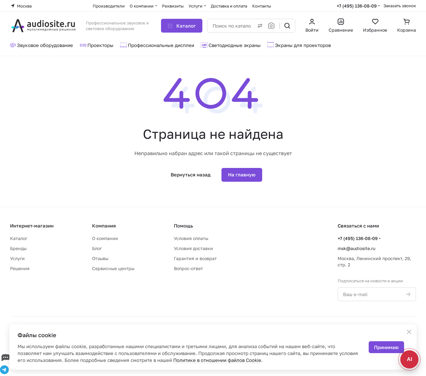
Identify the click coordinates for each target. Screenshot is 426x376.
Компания (104, 225)
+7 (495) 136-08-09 (357, 5)
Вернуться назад (190, 174)
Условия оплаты (191, 238)
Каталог (18, 238)
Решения (19, 268)
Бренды (18, 248)
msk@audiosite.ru (356, 248)
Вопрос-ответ (188, 268)
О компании (105, 238)
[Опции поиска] (259, 25)
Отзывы (100, 258)
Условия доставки (193, 248)
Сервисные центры (113, 268)
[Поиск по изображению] (272, 25)
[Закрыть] (409, 332)
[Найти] (287, 25)
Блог (97, 248)
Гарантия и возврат (195, 258)
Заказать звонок (399, 5)
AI (409, 359)
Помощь (183, 225)
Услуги (17, 258)
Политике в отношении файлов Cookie (217, 360)
